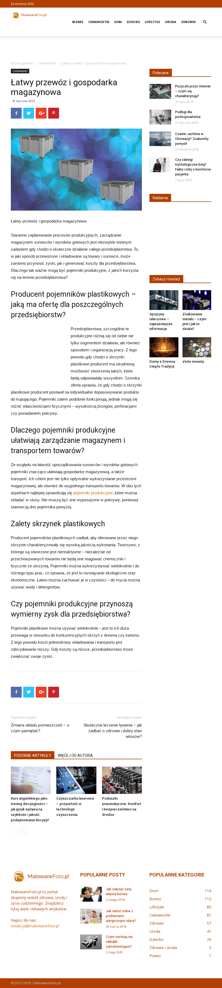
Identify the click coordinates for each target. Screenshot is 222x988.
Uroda (170, 22)
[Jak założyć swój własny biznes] (91, 894)
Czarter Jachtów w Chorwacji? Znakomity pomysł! (191, 139)
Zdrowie (188, 22)
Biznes (77, 22)
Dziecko (133, 22)
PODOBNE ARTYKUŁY (32, 755)
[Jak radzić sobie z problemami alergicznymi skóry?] (91, 916)
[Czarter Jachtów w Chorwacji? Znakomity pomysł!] (160, 139)
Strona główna (22, 63)
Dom (118, 22)
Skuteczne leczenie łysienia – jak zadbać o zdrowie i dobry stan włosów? (113, 731)
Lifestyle (152, 22)
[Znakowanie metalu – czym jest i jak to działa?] (196, 300)
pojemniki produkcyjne (93, 492)
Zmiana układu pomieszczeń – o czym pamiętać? (40, 728)
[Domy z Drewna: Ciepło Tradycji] (163, 347)
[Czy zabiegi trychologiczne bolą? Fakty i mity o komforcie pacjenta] (160, 164)
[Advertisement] (111, 48)
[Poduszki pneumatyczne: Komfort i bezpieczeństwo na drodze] (122, 780)
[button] (204, 22)
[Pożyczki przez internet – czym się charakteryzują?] (160, 91)
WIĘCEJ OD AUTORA (75, 755)
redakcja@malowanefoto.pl (35, 925)
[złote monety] (196, 347)
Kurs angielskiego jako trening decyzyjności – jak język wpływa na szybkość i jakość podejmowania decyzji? (30, 809)
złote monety (193, 361)
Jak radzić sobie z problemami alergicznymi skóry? (121, 916)
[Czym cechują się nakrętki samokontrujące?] (91, 941)
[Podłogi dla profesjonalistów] (160, 117)
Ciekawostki (98, 22)
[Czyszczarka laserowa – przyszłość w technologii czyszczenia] (76, 780)
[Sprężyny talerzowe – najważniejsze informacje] (163, 300)
